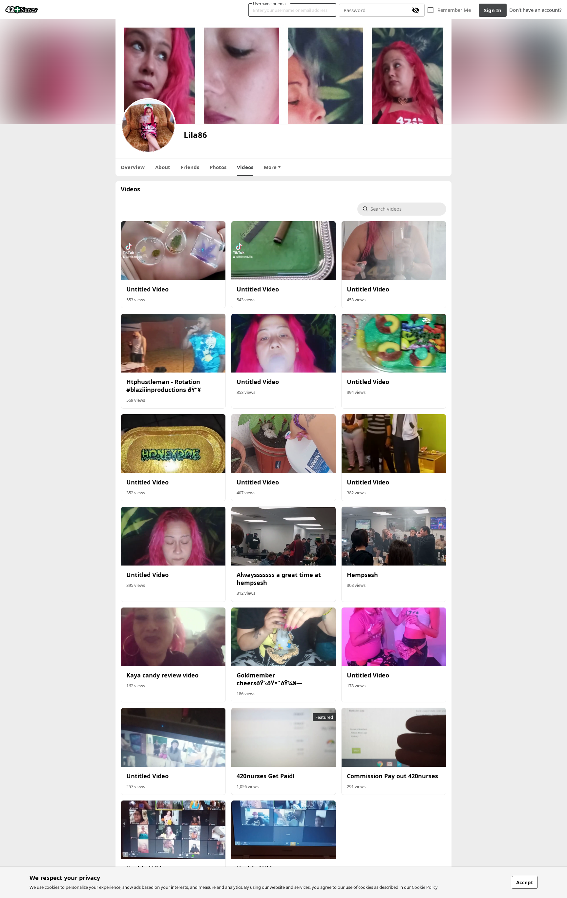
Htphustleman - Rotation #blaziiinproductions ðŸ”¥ (163, 386)
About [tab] (162, 167)
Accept (524, 882)
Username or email (270, 3)
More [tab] (270, 167)
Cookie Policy (425, 887)
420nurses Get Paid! (265, 776)
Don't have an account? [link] (535, 10)
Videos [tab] (245, 167)
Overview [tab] (133, 167)
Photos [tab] (218, 167)
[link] (21, 9)
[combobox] (405, 209)
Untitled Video (147, 289)
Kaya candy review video (162, 675)
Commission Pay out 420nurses (392, 776)
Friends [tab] (190, 167)
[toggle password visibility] (415, 10)
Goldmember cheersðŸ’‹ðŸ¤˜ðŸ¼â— (269, 679)
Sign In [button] (492, 10)
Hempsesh (362, 575)
